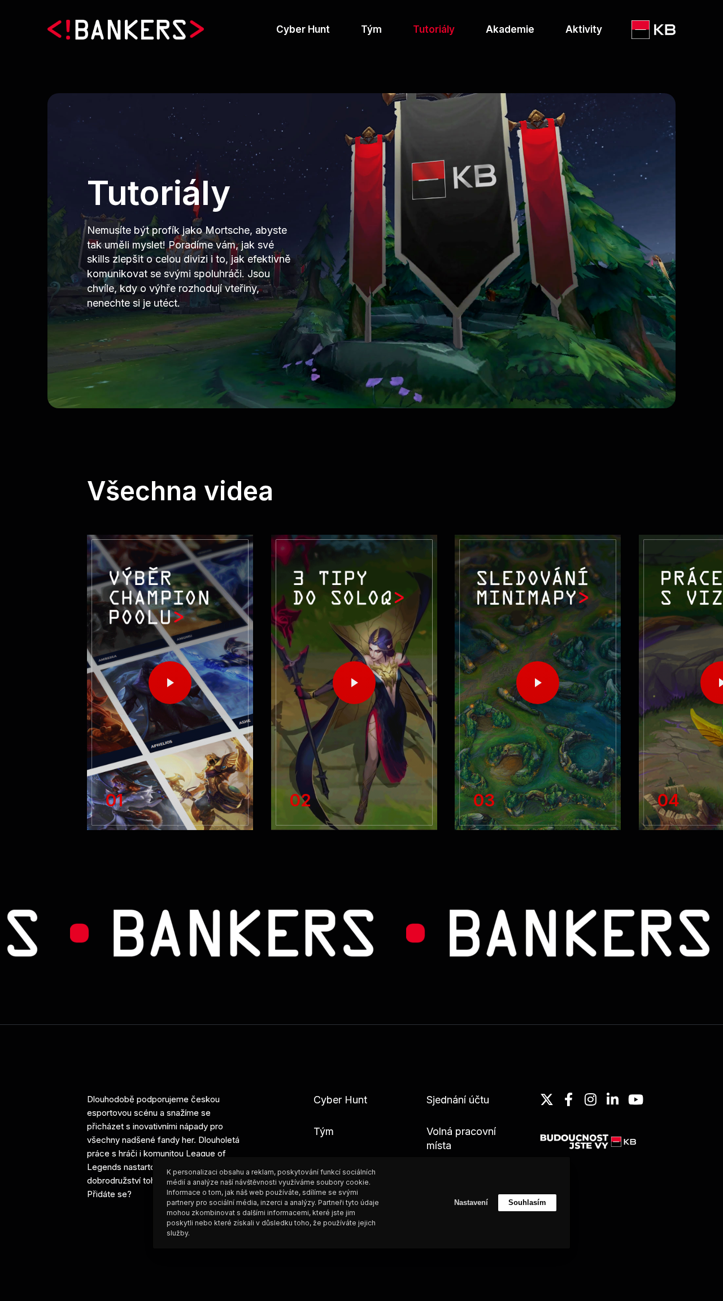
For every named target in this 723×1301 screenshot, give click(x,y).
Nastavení (471, 1202)
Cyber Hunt (340, 1100)
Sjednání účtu (457, 1100)
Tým (323, 1131)
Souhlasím (527, 1202)
